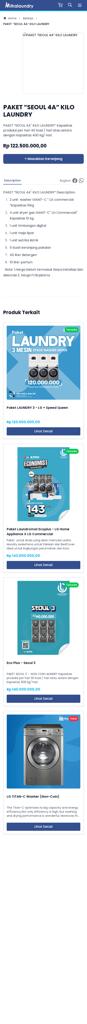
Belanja (28, 18)
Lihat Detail (43, 431)
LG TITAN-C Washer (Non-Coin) (33, 796)
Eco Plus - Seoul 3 (21, 663)
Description (12, 180)
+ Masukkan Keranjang (43, 158)
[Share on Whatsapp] (81, 180)
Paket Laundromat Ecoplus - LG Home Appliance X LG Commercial (38, 531)
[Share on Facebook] (74, 180)
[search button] (70, 4)
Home (12, 18)
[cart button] (60, 4)
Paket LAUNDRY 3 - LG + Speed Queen (37, 407)
